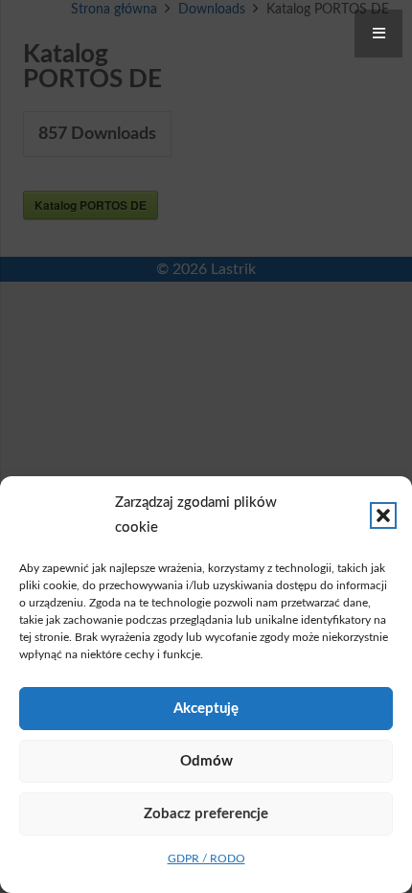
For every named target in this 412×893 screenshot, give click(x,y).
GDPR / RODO (206, 858)
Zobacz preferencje (206, 814)
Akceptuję (206, 708)
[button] (383, 515)
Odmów (206, 761)
